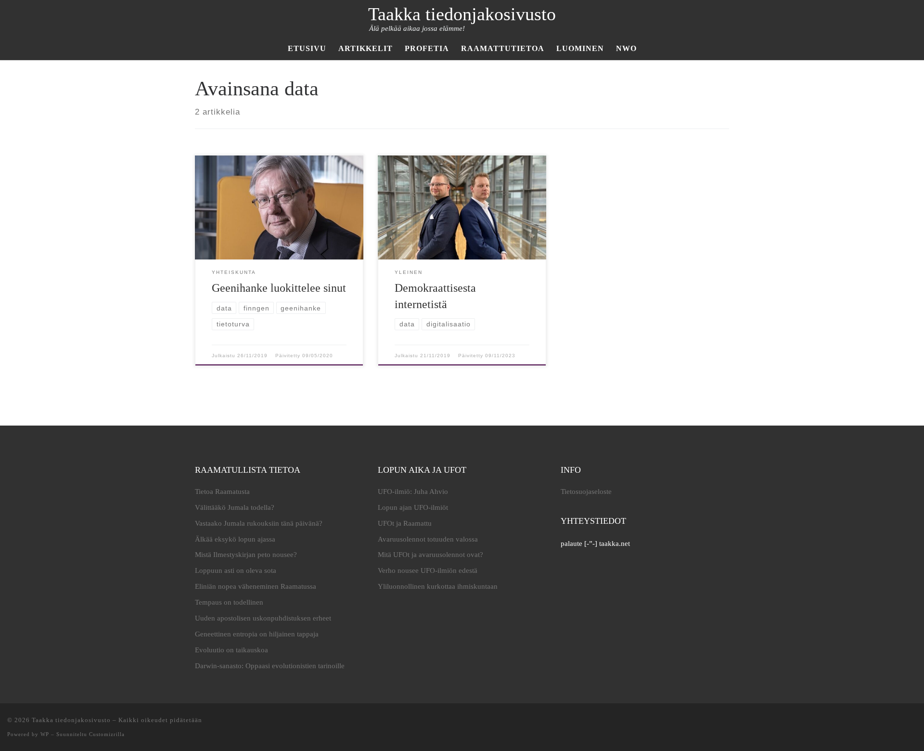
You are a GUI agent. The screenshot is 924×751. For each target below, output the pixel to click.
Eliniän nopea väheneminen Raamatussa (255, 586)
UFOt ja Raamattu (405, 523)
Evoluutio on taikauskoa (231, 650)
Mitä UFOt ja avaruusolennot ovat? (430, 554)
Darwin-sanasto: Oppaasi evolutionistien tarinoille (270, 666)
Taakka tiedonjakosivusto (71, 720)
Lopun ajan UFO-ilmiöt (413, 507)
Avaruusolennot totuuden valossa (428, 539)
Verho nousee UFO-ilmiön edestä (427, 570)
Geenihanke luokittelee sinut (279, 288)
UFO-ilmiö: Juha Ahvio (413, 491)
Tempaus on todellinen (229, 602)
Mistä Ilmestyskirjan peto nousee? (246, 554)
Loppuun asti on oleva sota (235, 570)
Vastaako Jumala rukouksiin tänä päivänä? (258, 523)
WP (44, 734)
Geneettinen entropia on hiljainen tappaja (257, 634)
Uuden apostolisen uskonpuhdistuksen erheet (263, 618)
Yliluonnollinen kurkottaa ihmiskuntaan (438, 586)
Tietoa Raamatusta (222, 491)
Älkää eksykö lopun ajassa (235, 539)
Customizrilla (107, 734)
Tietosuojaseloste (586, 491)
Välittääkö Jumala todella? (234, 507)
